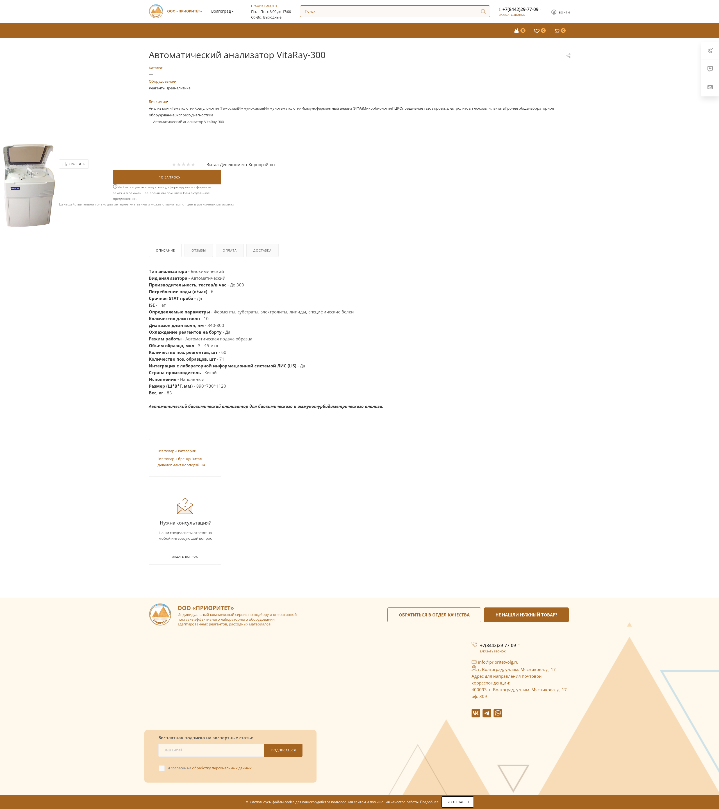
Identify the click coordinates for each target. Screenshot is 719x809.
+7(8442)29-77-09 (520, 9)
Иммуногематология (282, 108)
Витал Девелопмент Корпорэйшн (240, 164)
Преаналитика (177, 88)
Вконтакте (476, 713)
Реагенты (157, 88)
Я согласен (458, 802)
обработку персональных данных (222, 767)
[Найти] (483, 11)
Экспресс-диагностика (193, 114)
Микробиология (377, 108)
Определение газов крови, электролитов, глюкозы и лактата (452, 108)
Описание (165, 250)
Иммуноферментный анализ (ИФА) (332, 108)
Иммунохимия (251, 108)
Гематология (183, 108)
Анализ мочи (160, 108)
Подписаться (283, 750)
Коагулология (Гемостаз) (216, 108)
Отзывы (199, 250)
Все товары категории (177, 450)
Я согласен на (210, 767)
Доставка (262, 250)
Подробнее (429, 801)
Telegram (487, 713)
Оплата (230, 250)
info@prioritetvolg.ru (498, 662)
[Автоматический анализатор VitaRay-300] (29, 183)
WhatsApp (497, 713)
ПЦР (395, 108)
